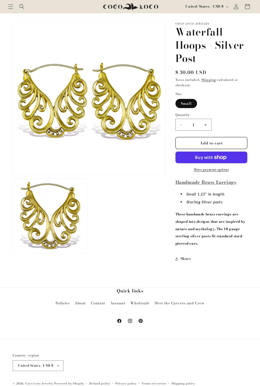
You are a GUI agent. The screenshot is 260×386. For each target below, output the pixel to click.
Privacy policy (126, 383)
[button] (10, 6)
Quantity (182, 114)
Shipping (208, 79)
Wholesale (139, 303)
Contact (98, 303)
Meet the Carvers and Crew (179, 303)
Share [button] (186, 258)
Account (117, 303)
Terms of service (154, 383)
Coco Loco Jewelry (39, 383)
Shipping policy (183, 383)
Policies (63, 303)
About (80, 303)
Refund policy (99, 383)
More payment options (211, 169)
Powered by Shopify (69, 383)
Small (186, 103)
